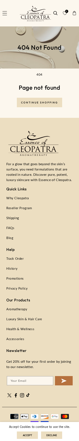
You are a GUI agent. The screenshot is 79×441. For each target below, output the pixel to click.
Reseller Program (19, 208)
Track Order (15, 258)
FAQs (10, 228)
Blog (9, 238)
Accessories (15, 339)
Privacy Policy (17, 288)
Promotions (15, 278)
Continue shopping (39, 102)
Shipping (12, 218)
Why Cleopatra (17, 198)
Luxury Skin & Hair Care (24, 319)
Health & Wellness (20, 329)
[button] (5, 13)
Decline (51, 435)
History (11, 268)
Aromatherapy (16, 309)
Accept (27, 435)
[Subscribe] (64, 380)
